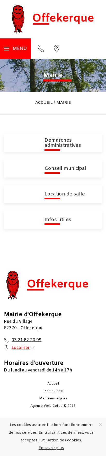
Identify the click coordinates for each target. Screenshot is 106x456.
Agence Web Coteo (46, 406)
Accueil (53, 383)
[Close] (100, 424)
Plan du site (53, 391)
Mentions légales (53, 398)
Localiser (21, 347)
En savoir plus (51, 448)
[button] (15, 48)
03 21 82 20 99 (26, 340)
